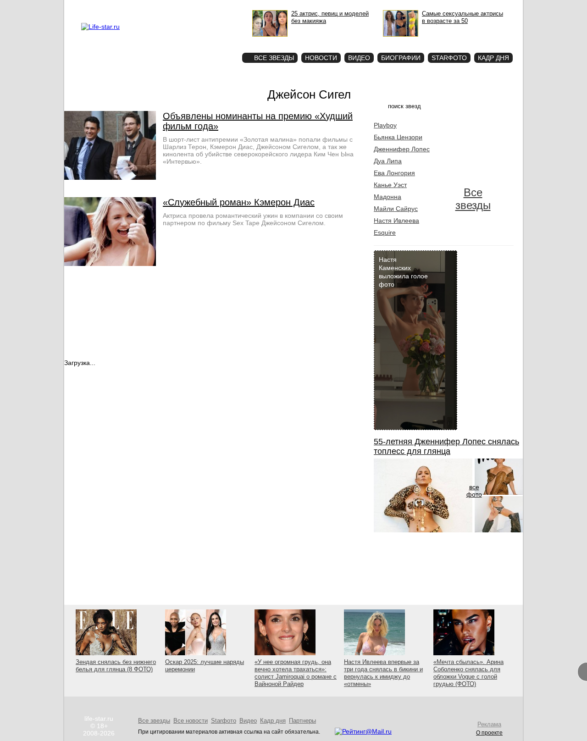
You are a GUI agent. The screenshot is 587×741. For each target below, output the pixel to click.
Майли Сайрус (396, 208)
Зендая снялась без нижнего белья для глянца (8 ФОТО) (116, 665)
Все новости (190, 720)
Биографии (401, 57)
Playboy (385, 125)
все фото (474, 490)
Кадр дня (493, 57)
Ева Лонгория (394, 173)
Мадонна (387, 196)
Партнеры (302, 720)
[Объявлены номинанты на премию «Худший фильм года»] (110, 177)
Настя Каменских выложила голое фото (403, 272)
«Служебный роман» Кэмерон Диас (239, 202)
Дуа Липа (388, 161)
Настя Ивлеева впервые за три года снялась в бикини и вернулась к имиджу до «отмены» (383, 672)
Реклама (165, 7)
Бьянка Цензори (398, 137)
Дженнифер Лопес (402, 149)
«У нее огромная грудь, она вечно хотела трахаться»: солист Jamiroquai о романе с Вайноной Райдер (296, 672)
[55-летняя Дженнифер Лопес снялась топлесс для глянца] (423, 530)
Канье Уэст (390, 184)
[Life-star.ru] (100, 26)
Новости (321, 57)
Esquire (385, 232)
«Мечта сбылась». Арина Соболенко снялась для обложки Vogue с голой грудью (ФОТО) (468, 672)
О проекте (139, 7)
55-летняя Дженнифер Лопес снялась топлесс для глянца (446, 446)
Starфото (208, 41)
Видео (359, 57)
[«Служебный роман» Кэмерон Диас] (110, 263)
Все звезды (473, 198)
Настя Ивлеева (396, 220)
